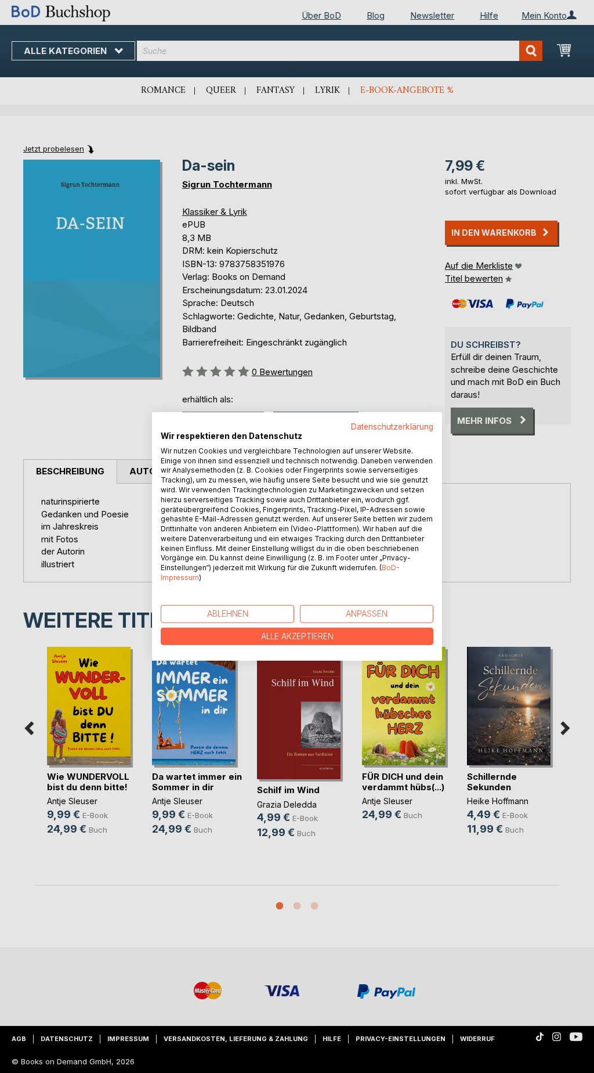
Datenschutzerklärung (392, 426)
